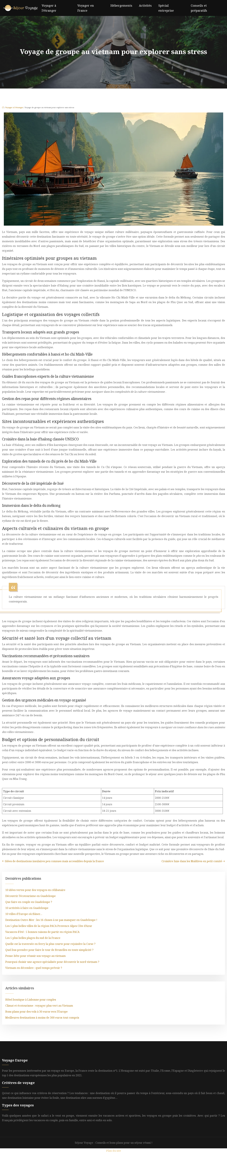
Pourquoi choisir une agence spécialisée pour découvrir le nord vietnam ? (52, 962)
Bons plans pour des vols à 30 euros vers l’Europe (36, 1011)
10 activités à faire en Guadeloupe (26, 908)
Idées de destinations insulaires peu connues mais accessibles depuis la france (54, 861)
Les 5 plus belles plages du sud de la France (32, 938)
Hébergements (121, 5)
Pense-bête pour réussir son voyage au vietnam (35, 956)
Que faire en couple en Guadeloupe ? (28, 902)
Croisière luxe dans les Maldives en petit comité (192, 861)
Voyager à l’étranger (49, 7)
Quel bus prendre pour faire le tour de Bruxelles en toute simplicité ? (49, 950)
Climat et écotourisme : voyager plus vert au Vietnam (39, 1005)
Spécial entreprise (166, 7)
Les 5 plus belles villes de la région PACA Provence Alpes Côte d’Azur (48, 926)
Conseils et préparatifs (199, 7)
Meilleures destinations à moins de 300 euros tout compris (42, 1017)
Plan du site (113, 1151)
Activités (145, 5)
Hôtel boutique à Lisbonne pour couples (30, 999)
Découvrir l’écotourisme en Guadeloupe (30, 896)
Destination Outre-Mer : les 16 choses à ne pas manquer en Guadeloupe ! (51, 920)
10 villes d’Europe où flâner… (23, 914)
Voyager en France (85, 7)
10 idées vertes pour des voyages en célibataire (35, 890)
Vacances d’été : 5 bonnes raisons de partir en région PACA (42, 932)
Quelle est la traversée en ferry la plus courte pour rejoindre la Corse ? (50, 944)
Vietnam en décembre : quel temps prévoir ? (33, 968)
